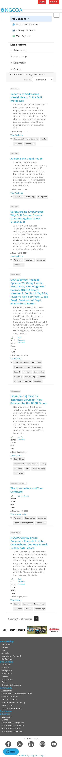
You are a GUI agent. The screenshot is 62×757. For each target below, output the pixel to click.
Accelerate (6, 691)
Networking (6, 705)
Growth (5, 667)
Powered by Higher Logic (31, 756)
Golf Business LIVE (10, 728)
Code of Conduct (9, 696)
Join (3, 650)
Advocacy (6, 664)
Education (5, 714)
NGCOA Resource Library (13, 702)
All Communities (9, 699)
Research (5, 676)
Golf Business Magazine (12, 722)
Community (6, 688)
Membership (7, 641)
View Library (15, 359)
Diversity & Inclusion (11, 685)
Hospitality (6, 673)
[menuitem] (31, 644)
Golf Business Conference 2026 (16, 693)
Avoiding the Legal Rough (26, 158)
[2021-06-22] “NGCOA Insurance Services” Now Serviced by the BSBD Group (28, 400)
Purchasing (6, 711)
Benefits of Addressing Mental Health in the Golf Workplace (26, 97)
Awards (5, 653)
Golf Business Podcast (21, 340)
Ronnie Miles (23, 496)
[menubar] (30, 651)
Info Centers (6, 661)
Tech (3, 682)
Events (4, 720)
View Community (18, 514)
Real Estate (7, 679)
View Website (16, 135)
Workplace (6, 670)
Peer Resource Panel (11, 708)
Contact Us (6, 659)
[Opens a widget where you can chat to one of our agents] (11, 752)
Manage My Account (11, 656)
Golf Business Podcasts (12, 725)
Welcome (6, 644)
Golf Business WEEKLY (12, 731)
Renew (4, 647)
